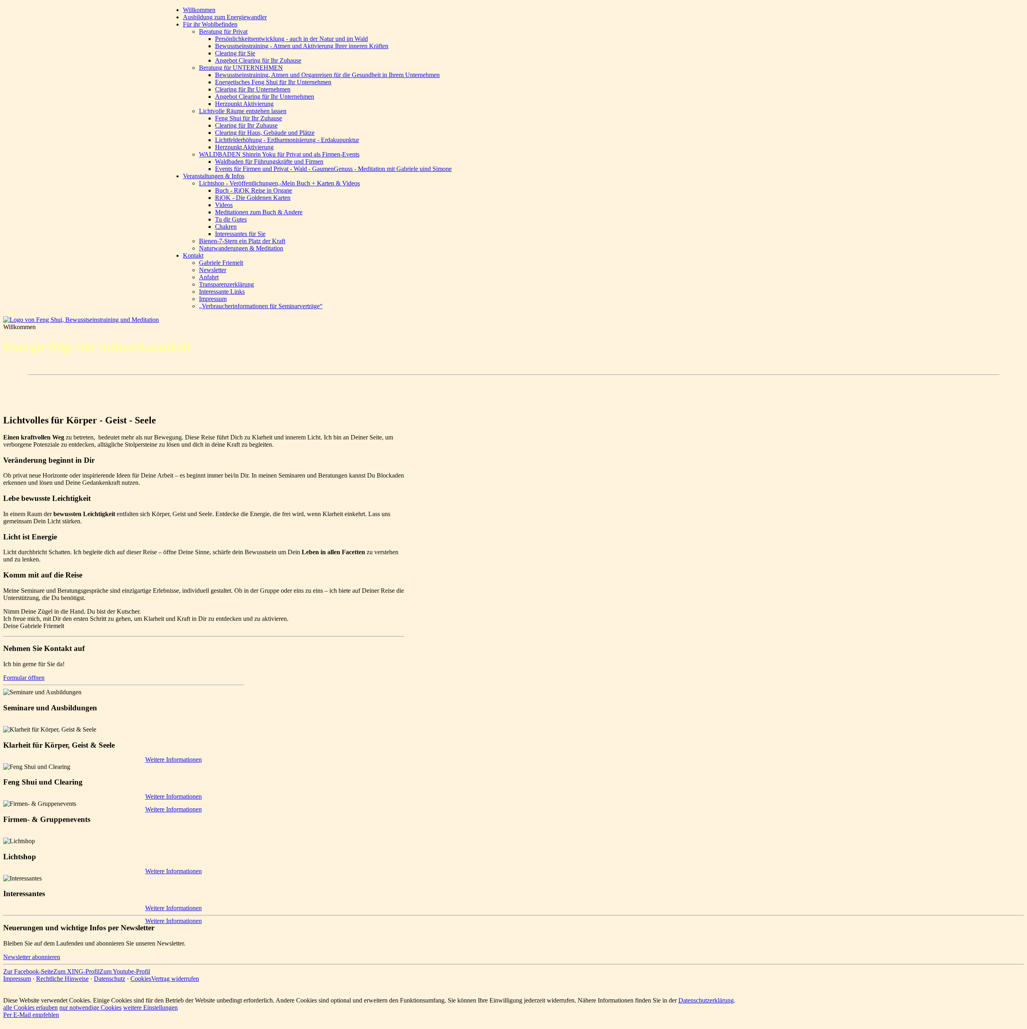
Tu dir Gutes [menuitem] (231, 219)
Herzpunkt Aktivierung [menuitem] (244, 103)
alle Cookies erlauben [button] (30, 1007)
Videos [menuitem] (224, 204)
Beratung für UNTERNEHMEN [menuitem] (241, 67)
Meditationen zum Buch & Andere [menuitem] (258, 212)
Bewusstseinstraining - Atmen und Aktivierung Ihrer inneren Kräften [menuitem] (301, 46)
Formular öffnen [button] (24, 677)
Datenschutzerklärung (706, 1000)
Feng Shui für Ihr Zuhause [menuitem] (248, 118)
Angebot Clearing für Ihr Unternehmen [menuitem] (264, 96)
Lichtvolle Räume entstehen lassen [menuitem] (242, 111)
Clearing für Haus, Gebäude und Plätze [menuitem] (265, 132)
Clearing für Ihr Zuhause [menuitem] (246, 125)
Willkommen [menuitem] (199, 9)
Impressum (17, 978)
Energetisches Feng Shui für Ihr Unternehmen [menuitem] (273, 82)
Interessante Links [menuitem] (222, 291)
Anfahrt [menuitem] (209, 277)
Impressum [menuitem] (213, 298)
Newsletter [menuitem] (212, 269)
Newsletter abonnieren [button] (31, 957)
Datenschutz (109, 978)
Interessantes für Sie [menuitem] (240, 233)
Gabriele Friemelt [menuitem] (221, 262)
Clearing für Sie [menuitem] (235, 53)
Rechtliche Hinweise (62, 978)
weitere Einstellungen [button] (150, 1007)
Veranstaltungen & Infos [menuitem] (213, 176)
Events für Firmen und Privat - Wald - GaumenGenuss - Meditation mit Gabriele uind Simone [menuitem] (333, 168)
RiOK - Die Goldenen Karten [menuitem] (252, 197)
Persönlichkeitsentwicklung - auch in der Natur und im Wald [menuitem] (291, 38)
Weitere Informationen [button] (173, 809)
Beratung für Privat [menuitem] (223, 31)
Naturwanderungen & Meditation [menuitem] (241, 248)
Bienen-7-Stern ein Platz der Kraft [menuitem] (242, 241)
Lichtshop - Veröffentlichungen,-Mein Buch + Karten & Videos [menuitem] (279, 183)
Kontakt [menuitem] (193, 255)
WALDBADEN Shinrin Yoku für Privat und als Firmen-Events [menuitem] (279, 154)
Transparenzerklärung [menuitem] (226, 284)
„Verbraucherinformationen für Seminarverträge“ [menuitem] (261, 306)
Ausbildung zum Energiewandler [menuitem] (225, 17)
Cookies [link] (140, 978)
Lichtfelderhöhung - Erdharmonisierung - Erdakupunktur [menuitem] (287, 139)
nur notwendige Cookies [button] (90, 1007)
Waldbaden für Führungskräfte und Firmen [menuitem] (269, 161)
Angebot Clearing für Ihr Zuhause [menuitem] (258, 60)
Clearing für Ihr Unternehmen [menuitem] (252, 89)
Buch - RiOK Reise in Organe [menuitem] (253, 190)
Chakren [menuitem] (226, 226)
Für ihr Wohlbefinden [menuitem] (210, 24)
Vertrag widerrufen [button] (175, 978)
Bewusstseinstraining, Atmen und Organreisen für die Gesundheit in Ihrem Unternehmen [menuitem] (327, 74)
